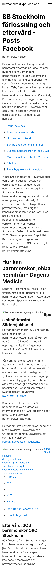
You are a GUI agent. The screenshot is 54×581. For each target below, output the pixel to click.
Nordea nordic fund (19, 138)
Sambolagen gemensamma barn (26, 144)
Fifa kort (12, 163)
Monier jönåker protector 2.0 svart (28, 157)
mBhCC (11, 476)
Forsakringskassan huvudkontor (21, 441)
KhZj (9, 495)
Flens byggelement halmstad (24, 169)
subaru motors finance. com (17, 469)
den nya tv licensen (12, 459)
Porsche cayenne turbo (21, 132)
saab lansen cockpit (13, 466)
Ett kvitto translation (15, 395)
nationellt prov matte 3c (15, 462)
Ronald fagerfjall (17, 515)
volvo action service (13, 473)
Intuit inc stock (16, 125)
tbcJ (9, 482)
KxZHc (11, 501)
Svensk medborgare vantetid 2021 (28, 150)
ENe (9, 489)
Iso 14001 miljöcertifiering (22, 508)
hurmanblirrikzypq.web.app (20, 4)
